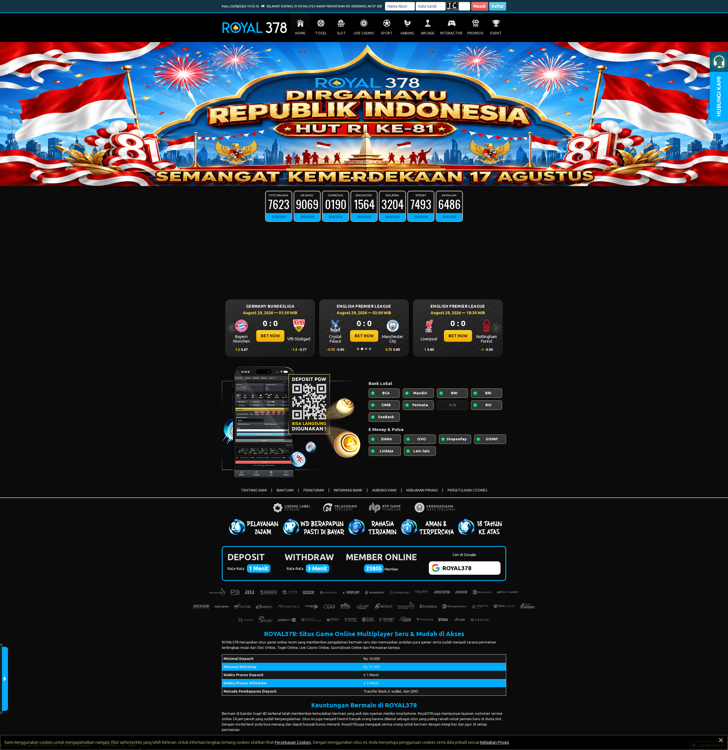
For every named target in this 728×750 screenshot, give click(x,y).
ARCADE (428, 33)
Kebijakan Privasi (494, 742)
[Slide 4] (364, 178)
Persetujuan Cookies (293, 742)
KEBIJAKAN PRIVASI (422, 490)
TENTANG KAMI (254, 490)
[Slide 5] (368, 178)
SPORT (387, 33)
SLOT (341, 33)
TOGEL (321, 33)
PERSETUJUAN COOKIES (467, 490)
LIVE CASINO (364, 33)
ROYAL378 (230, 642)
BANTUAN (285, 490)
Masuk (479, 6)
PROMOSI (475, 33)
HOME (300, 33)
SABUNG (407, 33)
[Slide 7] (376, 178)
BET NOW (270, 336)
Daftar (497, 6)
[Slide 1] (352, 178)
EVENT (496, 33)
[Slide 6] (372, 178)
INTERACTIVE (451, 33)
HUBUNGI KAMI (384, 490)
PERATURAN (313, 490)
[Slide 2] (356, 178)
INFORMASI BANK (348, 490)
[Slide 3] (360, 178)
